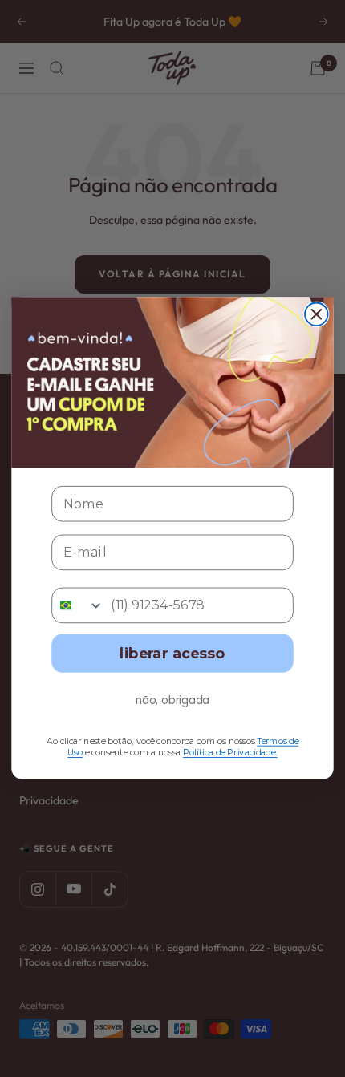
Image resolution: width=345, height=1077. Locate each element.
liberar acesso (172, 654)
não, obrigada (173, 700)
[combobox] (78, 606)
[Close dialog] (316, 314)
